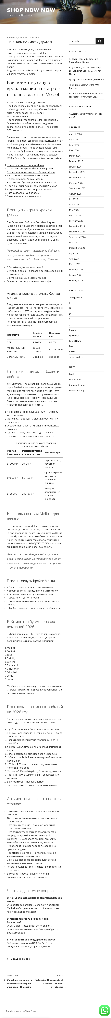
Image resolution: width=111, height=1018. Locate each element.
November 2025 (77, 177)
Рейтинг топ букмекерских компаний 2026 (31, 182)
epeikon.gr (74, 335)
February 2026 (76, 161)
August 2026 (75, 134)
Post (71, 346)
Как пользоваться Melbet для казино (28, 175)
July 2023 (73, 253)
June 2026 (74, 145)
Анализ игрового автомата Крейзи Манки (31, 172)
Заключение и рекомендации (24, 196)
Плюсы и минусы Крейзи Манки (25, 179)
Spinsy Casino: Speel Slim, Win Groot (86, 79)
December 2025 (77, 172)
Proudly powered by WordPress (21, 1011)
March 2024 (75, 242)
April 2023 (74, 259)
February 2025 (76, 221)
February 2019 (76, 280)
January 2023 (75, 275)
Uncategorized (20, 959)
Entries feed (75, 379)
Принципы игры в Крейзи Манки (25, 165)
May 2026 (74, 150)
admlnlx (33, 38)
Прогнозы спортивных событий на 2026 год (32, 186)
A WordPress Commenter (81, 114)
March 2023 (75, 264)
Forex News (75, 341)
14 (70, 314)
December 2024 (77, 226)
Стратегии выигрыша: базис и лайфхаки (30, 168)
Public (72, 351)
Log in (72, 374)
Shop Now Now (31, 10)
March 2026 (75, 156)
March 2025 (75, 215)
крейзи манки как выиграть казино (27, 140)
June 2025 (74, 204)
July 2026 (73, 139)
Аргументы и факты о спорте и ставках (29, 189)
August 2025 (75, 194)
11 (70, 308)
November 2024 (77, 231)
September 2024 (77, 237)
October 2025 (76, 183)
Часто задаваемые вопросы (23, 193)
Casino (72, 330)
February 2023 (76, 269)
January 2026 (75, 166)
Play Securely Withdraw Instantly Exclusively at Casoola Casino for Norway (85, 70)
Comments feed (77, 385)
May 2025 (74, 210)
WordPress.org (76, 390)
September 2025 (77, 188)
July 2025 (73, 199)
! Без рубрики (75, 297)
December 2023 (77, 248)
